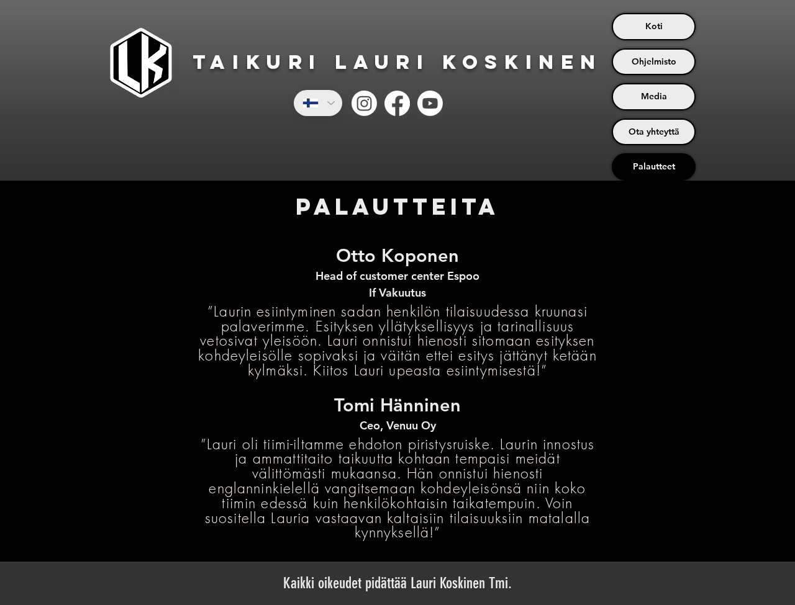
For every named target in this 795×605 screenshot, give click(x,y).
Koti (654, 26)
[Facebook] (397, 103)
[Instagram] (364, 103)
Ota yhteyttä (654, 131)
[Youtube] (430, 103)
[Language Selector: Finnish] (318, 103)
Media (654, 96)
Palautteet (654, 166)
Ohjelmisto (654, 61)
